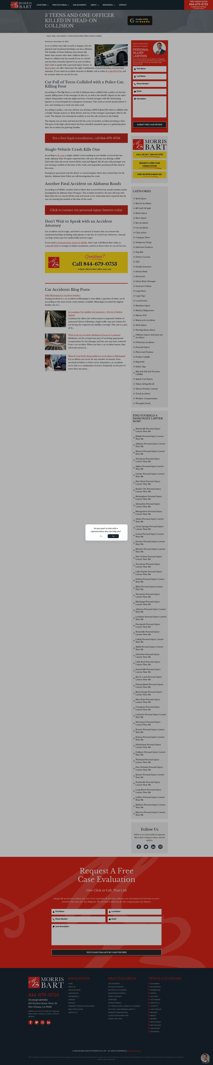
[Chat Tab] (106, 532)
